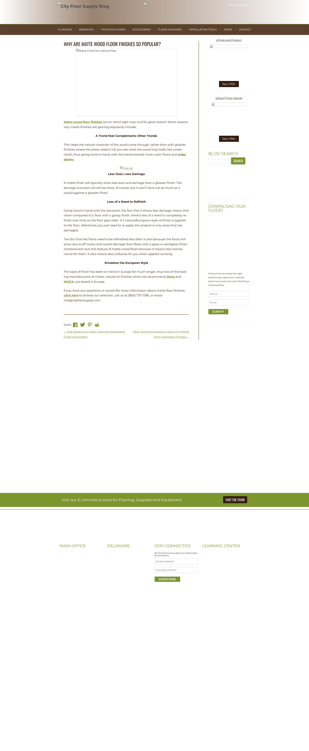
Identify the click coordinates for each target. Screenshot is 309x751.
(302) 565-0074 (116, 557)
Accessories (141, 29)
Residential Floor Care (215, 557)
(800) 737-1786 (68, 567)
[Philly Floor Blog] (154, 538)
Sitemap (65, 591)
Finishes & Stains (113, 29)
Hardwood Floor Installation (218, 581)
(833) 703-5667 (115, 562)
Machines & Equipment (216, 577)
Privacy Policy (80, 591)
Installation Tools (203, 29)
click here (71, 295)
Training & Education (214, 567)
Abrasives (86, 29)
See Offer (229, 84)
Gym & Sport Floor (213, 572)
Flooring (65, 29)
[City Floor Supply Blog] (83, 6)
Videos (206, 552)
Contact (245, 29)
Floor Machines (170, 29)
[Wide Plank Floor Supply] (228, 195)
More (228, 29)
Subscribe (167, 579)
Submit (218, 311)
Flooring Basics (211, 562)
